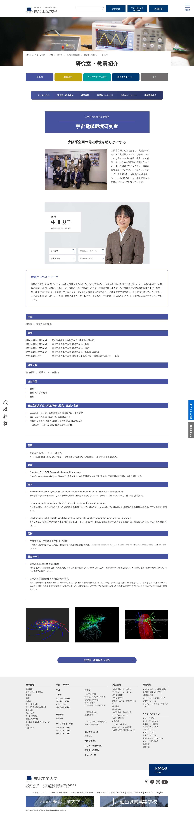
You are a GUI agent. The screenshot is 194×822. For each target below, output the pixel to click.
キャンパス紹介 (149, 718)
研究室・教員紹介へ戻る (97, 660)
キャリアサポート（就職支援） (155, 689)
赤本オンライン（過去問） (122, 727)
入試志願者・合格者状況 (121, 712)
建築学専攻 (89, 715)
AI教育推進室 (90, 741)
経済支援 (115, 706)
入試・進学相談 (118, 718)
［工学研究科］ (91, 694)
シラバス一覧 (90, 755)
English (160, 793)
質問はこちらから (191, 430)
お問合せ (158, 9)
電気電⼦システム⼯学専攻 (95, 697)
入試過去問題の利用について (123, 730)
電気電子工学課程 (63, 698)
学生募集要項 (117, 698)
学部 (51, 55)
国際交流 (146, 747)
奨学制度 (146, 744)
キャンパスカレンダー (151, 721)
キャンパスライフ (151, 714)
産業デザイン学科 (63, 728)
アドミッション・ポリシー (122, 692)
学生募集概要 (117, 695)
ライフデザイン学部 (64, 724)
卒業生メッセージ (149, 701)
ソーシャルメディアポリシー (82, 793)
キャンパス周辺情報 (150, 741)
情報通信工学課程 (73, 55)
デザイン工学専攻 (91, 725)
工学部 (59, 55)
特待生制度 (116, 709)
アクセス (116, 9)
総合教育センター (125, 77)
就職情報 (147, 685)
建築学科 (59, 718)
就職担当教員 (148, 695)
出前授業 (115, 721)
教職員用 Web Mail (134, 793)
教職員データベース (88, 251)
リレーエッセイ (86, 258)
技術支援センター (149, 729)
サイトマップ (102, 793)
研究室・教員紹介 (90, 55)
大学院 (87, 690)
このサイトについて (39, 793)
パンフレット (137, 9)
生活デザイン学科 (63, 730)
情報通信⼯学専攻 (91, 700)
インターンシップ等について (154, 698)
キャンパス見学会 (119, 724)
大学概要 (30, 685)
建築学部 (60, 714)
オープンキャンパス (120, 715)
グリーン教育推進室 (93, 746)
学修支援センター (149, 732)
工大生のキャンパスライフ (153, 738)
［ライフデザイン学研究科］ (96, 722)
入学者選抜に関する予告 (121, 689)
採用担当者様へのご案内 (152, 692)
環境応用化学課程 (63, 707)
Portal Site (149, 793)
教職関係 (88, 736)
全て (154, 77)
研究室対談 (55, 258)
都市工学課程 (61, 704)
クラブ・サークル (149, 735)
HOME (28, 55)
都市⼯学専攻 (90, 703)
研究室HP (55, 251)
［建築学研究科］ (91, 712)
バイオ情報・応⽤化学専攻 (95, 706)
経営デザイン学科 (63, 733)
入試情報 (116, 685)
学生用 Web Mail (117, 793)
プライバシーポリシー (59, 793)
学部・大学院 (40, 55)
